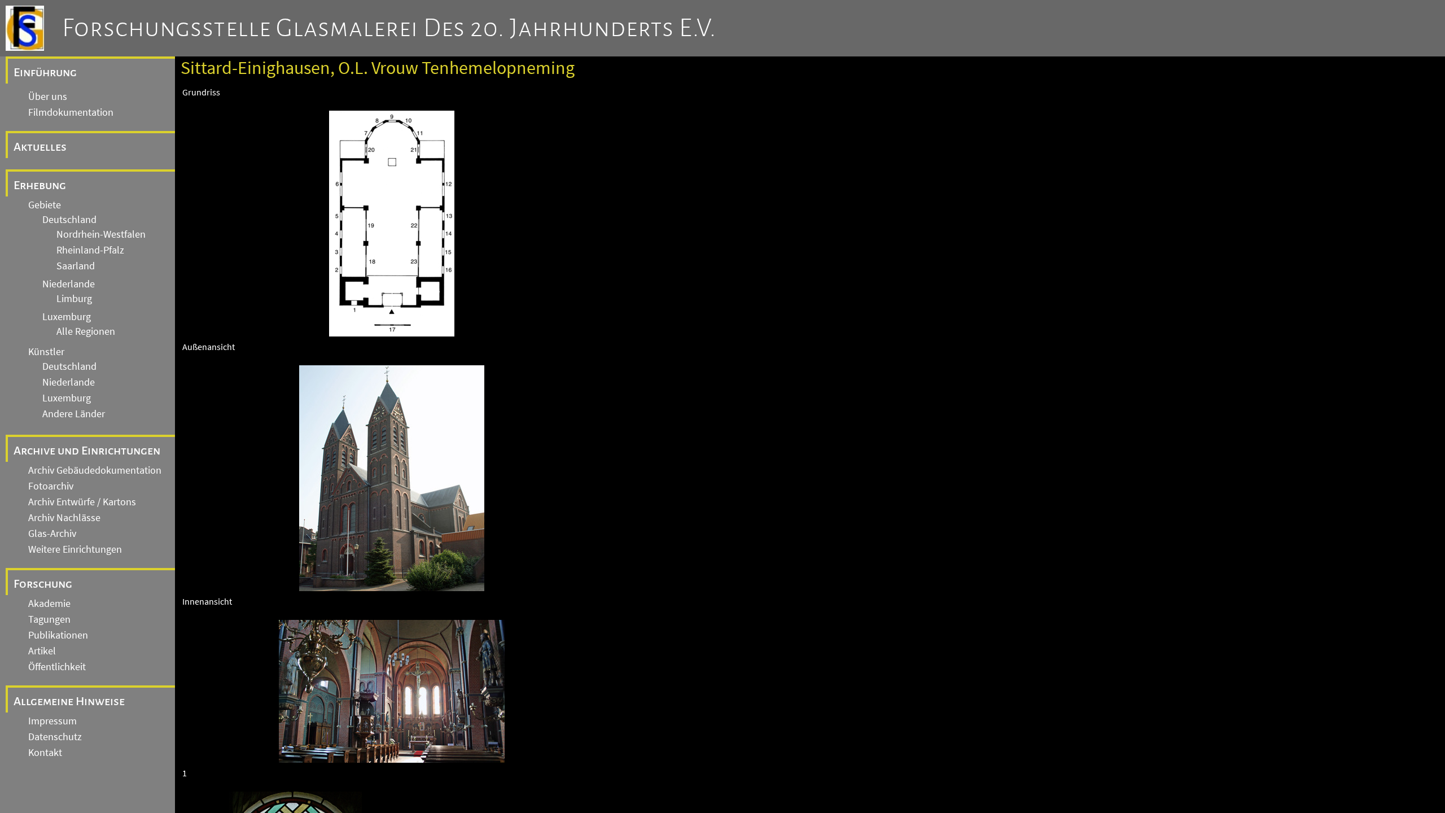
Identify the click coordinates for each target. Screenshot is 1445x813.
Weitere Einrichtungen (75, 549)
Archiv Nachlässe (64, 518)
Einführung (45, 72)
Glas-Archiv (52, 533)
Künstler (46, 352)
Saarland (75, 266)
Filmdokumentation (70, 112)
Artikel (42, 651)
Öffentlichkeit (57, 667)
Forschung (43, 584)
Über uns (47, 96)
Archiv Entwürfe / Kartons (82, 502)
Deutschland (69, 219)
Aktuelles (40, 147)
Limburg (74, 298)
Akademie (49, 603)
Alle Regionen (85, 331)
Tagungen (49, 619)
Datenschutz (55, 737)
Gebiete (44, 205)
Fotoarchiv (50, 486)
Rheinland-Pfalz (90, 250)
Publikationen (58, 635)
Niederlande (68, 284)
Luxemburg (66, 317)
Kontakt (45, 752)
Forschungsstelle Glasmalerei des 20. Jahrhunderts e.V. (389, 28)
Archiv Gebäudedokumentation (94, 470)
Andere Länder (73, 414)
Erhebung (40, 185)
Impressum (52, 721)
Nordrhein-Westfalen (101, 234)
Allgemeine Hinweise (69, 701)
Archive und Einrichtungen (87, 450)
